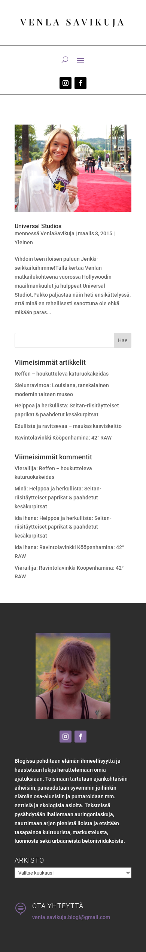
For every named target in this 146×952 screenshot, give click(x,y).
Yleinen (24, 242)
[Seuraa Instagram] (66, 83)
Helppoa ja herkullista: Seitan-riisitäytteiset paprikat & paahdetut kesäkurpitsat (58, 497)
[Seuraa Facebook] (80, 83)
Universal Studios (38, 226)
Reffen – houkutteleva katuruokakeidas (62, 374)
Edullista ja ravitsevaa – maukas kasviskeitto (68, 426)
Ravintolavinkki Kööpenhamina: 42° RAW (63, 438)
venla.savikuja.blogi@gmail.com (71, 917)
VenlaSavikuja (57, 233)
